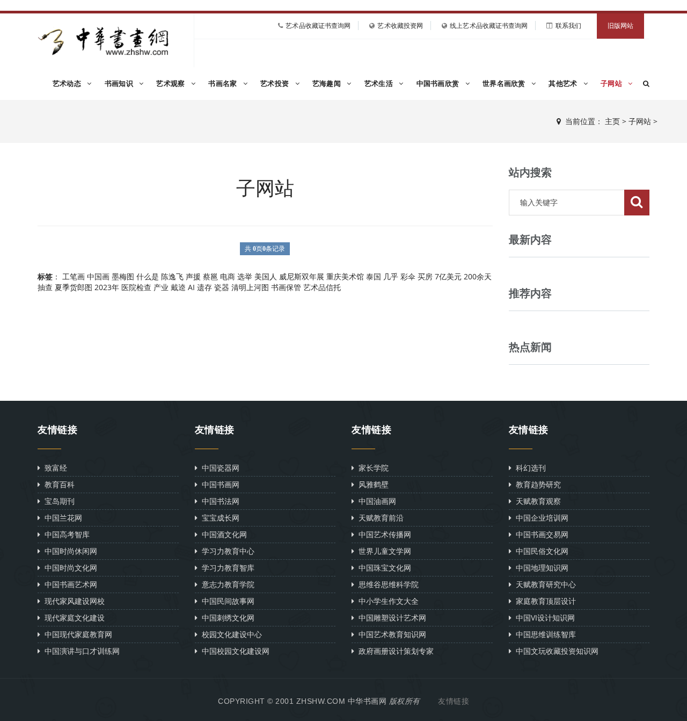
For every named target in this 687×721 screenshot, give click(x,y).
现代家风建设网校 (72, 601)
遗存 (204, 287)
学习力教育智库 (226, 568)
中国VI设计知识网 (543, 617)
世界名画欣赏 (505, 84)
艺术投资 (275, 84)
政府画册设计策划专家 (394, 651)
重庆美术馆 (345, 276)
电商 (227, 276)
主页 (612, 121)
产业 (161, 287)
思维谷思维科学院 (386, 584)
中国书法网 (218, 501)
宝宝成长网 (218, 518)
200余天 (478, 276)
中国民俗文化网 (539, 551)
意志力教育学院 (226, 584)
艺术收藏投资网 (400, 25)
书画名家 (223, 84)
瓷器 (221, 287)
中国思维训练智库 (543, 634)
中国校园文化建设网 (233, 651)
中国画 (98, 276)
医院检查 (136, 287)
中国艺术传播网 (382, 534)
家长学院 (371, 468)
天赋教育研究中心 (543, 584)
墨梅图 (123, 276)
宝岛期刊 (57, 501)
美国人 (265, 276)
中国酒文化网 (222, 534)
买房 (425, 276)
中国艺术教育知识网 (390, 634)
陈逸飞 (172, 276)
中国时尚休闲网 (68, 551)
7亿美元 (448, 276)
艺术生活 (380, 84)
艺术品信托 (322, 287)
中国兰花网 (61, 518)
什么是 (147, 276)
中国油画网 (375, 501)
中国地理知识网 (539, 568)
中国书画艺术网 (68, 584)
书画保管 (286, 287)
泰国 (373, 276)
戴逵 (178, 287)
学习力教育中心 (226, 551)
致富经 (53, 468)
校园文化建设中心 (230, 634)
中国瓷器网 (218, 468)
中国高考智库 (65, 534)
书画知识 (120, 84)
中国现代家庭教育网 (76, 634)
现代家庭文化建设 (72, 617)
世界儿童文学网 (382, 551)
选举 (244, 276)
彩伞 (407, 276)
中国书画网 (218, 484)
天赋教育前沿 (379, 518)
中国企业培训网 (539, 518)
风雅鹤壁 (371, 484)
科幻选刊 (528, 468)
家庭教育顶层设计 (543, 601)
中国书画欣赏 (439, 84)
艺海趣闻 (328, 84)
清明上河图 (250, 287)
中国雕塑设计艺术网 (390, 617)
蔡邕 (210, 276)
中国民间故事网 (226, 601)
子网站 (612, 84)
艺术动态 (68, 84)
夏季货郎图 (73, 287)
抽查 (45, 287)
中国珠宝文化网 (382, 568)
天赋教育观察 (536, 501)
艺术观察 (171, 84)
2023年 (106, 287)
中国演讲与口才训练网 (80, 651)
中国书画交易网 (539, 534)
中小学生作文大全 (386, 601)
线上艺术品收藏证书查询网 (489, 25)
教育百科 (57, 484)
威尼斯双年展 (301, 276)
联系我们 (568, 25)
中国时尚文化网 (68, 568)
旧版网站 (620, 26)
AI (191, 287)
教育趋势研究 (536, 484)
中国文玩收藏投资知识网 (554, 651)
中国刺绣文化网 (226, 617)
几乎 (390, 276)
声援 (193, 276)
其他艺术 (564, 84)
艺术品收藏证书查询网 (318, 25)
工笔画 (73, 276)
